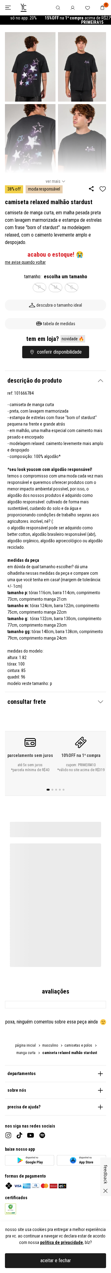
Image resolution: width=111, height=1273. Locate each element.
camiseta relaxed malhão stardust (69, 1053)
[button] (55, 380)
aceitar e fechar (55, 1260)
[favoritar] (102, 188)
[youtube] (30, 1135)
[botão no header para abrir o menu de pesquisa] (58, 7)
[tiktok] (19, 1135)
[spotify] (42, 1135)
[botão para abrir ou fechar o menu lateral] (8, 7)
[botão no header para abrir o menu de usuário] (72, 7)
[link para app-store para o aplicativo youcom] (81, 1160)
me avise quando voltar (25, 262)
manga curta (25, 1053)
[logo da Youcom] (24, 8)
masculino (50, 1045)
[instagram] (8, 1135)
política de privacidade (61, 1242)
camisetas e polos (78, 1045)
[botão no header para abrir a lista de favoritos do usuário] (87, 7)
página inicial (25, 1045)
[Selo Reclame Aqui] (10, 1209)
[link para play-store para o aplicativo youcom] (29, 1160)
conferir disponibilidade (59, 352)
